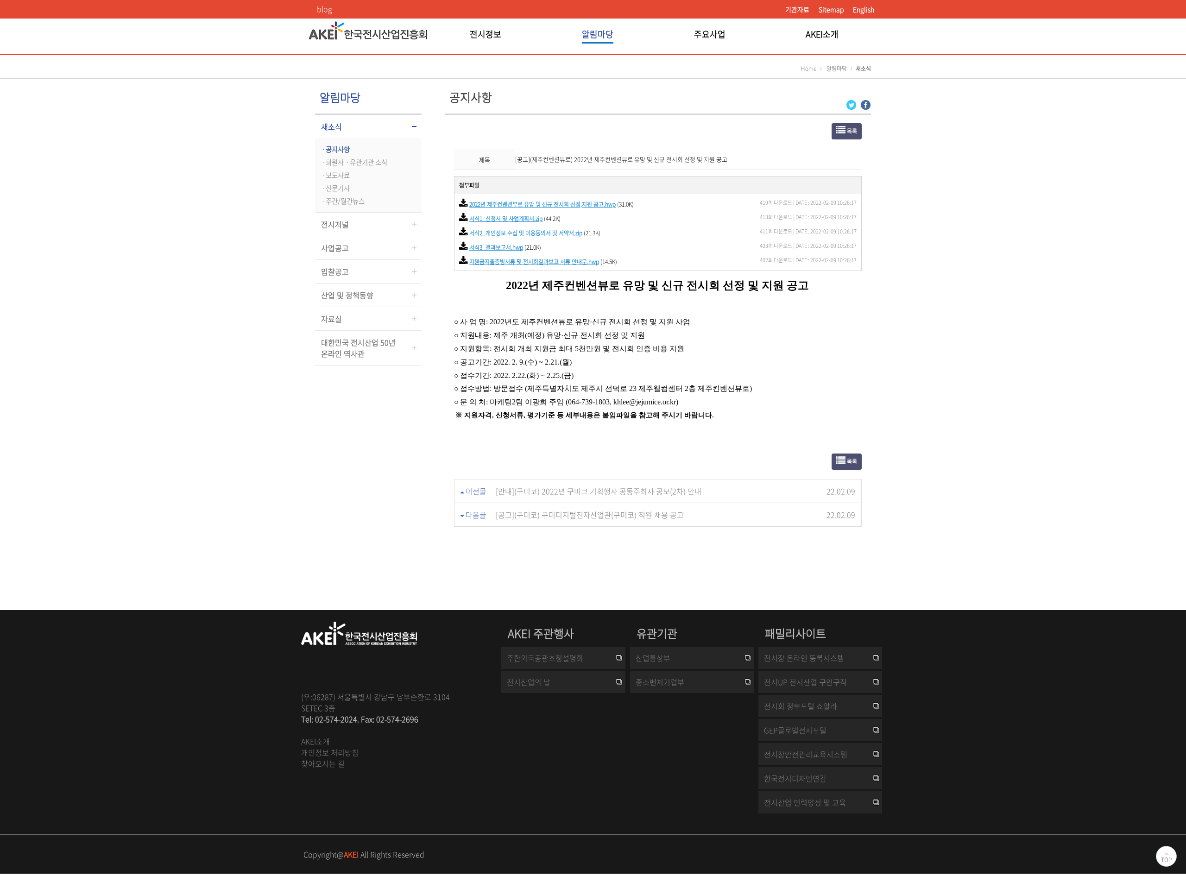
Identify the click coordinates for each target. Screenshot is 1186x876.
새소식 (331, 126)
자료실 (331, 318)
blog (324, 8)
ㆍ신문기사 (335, 188)
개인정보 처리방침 (330, 752)
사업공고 (335, 247)
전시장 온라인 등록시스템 (804, 657)
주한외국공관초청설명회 (545, 657)
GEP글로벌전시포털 (795, 730)
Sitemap (831, 9)
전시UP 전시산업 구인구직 (805, 681)
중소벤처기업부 (660, 681)
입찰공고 (335, 271)
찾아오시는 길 (323, 763)
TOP (1166, 860)
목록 (851, 131)
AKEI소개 (315, 741)
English (863, 9)
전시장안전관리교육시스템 (805, 754)
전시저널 (335, 224)
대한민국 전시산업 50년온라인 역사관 (358, 348)
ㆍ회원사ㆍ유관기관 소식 (353, 162)
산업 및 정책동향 (347, 295)
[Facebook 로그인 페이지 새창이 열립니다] (866, 104)
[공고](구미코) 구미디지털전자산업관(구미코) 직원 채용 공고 (590, 514)
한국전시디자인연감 (795, 778)
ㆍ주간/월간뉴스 (342, 201)
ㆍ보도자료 (335, 175)
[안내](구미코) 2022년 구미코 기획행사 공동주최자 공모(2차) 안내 (598, 491)
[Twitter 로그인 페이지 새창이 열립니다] (851, 104)
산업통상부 (653, 657)
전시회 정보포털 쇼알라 (800, 706)
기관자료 (797, 9)
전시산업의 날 (528, 681)
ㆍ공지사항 (335, 149)
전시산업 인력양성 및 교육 (805, 802)
